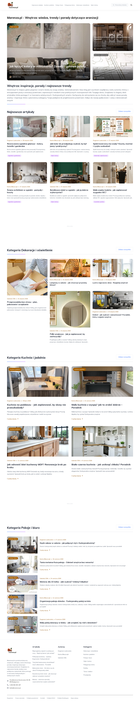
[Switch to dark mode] (131, 5)
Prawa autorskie (19, 698)
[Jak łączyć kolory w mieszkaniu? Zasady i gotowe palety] (48, 51)
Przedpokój (87, 675)
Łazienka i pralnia (99, 25)
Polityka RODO (51, 698)
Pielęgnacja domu (70, 5)
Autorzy (61, 647)
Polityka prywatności (32, 698)
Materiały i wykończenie (101, 55)
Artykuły (36, 647)
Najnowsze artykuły (37, 5)
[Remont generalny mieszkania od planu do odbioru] (113, 66)
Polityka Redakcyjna (63, 698)
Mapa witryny (74, 698)
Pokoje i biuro (59, 5)
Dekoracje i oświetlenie (82, 5)
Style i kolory (94, 5)
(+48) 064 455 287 (15, 685)
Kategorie (88, 647)
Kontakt (42, 698)
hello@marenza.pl (15, 688)
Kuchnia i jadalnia (49, 5)
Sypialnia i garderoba (14, 155)
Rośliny (86, 668)
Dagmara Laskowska (13, 140)
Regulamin (10, 698)
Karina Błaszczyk (55, 140)
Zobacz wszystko (124, 111)
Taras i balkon (88, 671)
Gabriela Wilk (54, 187)
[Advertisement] (70, 226)
